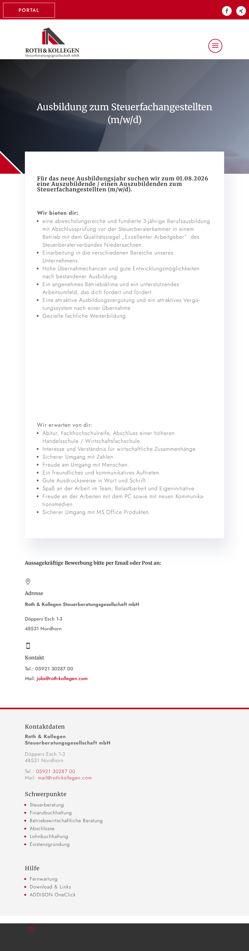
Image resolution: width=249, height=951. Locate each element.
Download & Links (50, 886)
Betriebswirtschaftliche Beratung (66, 820)
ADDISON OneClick (53, 894)
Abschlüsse (42, 828)
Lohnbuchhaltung (49, 836)
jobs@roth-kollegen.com (62, 678)
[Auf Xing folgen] (241, 11)
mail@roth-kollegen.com (65, 777)
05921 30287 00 (55, 771)
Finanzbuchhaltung (51, 812)
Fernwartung (44, 878)
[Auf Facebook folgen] (227, 11)
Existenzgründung (50, 844)
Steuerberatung (47, 804)
